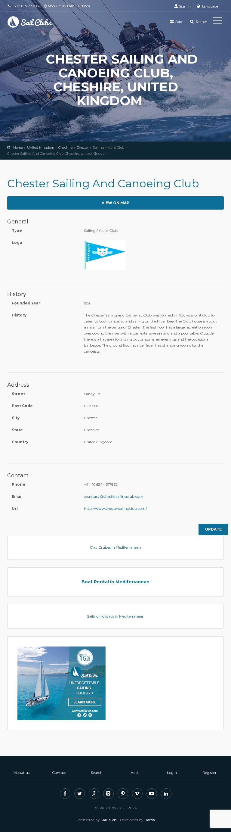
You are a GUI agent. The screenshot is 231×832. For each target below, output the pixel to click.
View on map (115, 203)
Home (18, 147)
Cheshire (65, 147)
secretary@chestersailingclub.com (113, 496)
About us (21, 772)
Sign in (185, 6)
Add (178, 21)
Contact (59, 772)
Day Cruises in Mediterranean (115, 547)
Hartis (149, 820)
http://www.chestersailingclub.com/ (115, 508)
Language (209, 6)
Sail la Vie (109, 820)
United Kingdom (40, 147)
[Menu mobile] (217, 21)
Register (209, 772)
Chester (83, 147)
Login (172, 772)
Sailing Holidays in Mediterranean (115, 616)
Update (213, 529)
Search (201, 21)
